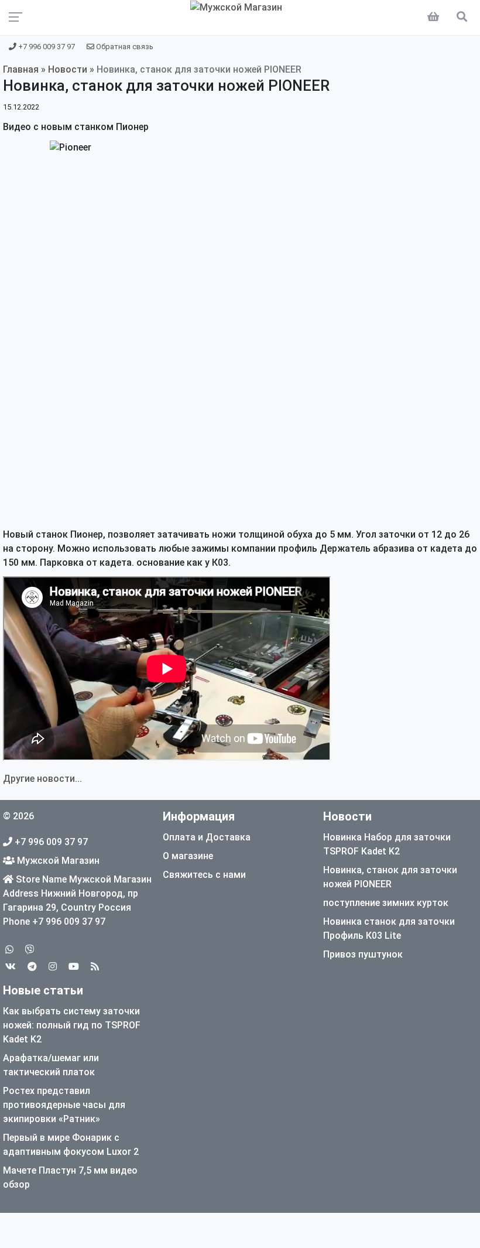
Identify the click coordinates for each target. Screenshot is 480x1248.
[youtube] (73, 966)
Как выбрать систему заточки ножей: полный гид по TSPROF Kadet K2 (71, 1025)
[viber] (30, 949)
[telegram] (32, 966)
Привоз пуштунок (363, 954)
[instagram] (53, 966)
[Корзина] (435, 17)
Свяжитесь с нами (204, 874)
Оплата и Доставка (207, 837)
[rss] (95, 966)
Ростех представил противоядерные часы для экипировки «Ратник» (64, 1104)
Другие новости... (42, 778)
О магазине (188, 855)
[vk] (10, 966)
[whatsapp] (9, 949)
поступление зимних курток (385, 902)
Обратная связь (123, 46)
